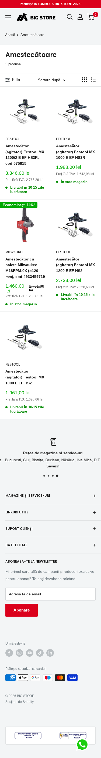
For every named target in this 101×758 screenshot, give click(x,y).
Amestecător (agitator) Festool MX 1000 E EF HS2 (24, 377)
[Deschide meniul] (8, 17)
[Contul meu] (80, 17)
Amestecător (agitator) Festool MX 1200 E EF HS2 (75, 265)
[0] (91, 17)
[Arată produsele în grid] (84, 79)
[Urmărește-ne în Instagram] (19, 653)
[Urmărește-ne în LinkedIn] (50, 653)
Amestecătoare (32, 35)
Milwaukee (15, 252)
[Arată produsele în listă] (93, 79)
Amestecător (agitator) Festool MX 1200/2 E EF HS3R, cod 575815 (24, 155)
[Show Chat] (84, 744)
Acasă (10, 35)
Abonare (21, 610)
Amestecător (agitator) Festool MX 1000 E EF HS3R (75, 152)
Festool (12, 139)
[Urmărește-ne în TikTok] (40, 653)
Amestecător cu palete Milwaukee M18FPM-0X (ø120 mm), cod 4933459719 (25, 268)
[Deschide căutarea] (70, 17)
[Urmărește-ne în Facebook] (9, 653)
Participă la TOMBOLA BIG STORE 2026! (51, 4)
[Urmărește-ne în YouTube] (29, 653)
